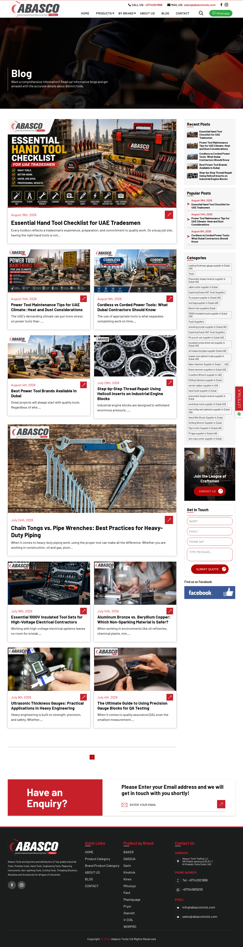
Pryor (127, 906)
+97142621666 (153, 5)
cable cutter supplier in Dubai (203, 287)
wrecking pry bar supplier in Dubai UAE (207, 327)
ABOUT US (147, 13)
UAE (226, 364)
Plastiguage (132, 899)
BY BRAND (126, 13)
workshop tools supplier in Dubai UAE (207, 404)
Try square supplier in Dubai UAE (204, 297)
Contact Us (207, 491)
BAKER (128, 852)
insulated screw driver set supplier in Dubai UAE (206, 344)
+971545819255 (192, 889)
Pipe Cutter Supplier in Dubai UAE (205, 428)
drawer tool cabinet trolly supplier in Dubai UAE (206, 357)
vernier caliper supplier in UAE (203, 385)
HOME (85, 13)
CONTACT (182, 13)
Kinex (127, 879)
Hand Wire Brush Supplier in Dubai (205, 417)
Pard (126, 893)
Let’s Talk (239, 399)
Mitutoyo (129, 886)
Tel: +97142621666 (195, 880)
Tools (191, 273)
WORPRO (129, 926)
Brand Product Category (102, 865)
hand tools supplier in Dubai (202, 390)
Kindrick (129, 872)
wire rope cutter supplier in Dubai (205, 438)
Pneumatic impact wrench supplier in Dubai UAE (206, 280)
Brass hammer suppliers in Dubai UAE (207, 369)
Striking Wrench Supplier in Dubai (205, 422)
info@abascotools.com (198, 907)
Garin (127, 865)
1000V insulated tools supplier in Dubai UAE (207, 315)
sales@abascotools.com (200, 5)
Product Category (97, 859)
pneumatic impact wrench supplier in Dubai (206, 397)
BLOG (165, 13)
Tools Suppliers (196, 321)
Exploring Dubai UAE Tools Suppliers (206, 292)
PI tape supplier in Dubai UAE (202, 433)
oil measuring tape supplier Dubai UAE (207, 351)
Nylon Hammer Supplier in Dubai (204, 364)
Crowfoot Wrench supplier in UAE (205, 374)
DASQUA (129, 859)
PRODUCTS (104, 13)
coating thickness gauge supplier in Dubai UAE (209, 267)
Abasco (116, 939)
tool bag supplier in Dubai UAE (203, 303)
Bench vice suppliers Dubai (201, 308)
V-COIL (128, 920)
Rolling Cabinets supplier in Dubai (205, 380)
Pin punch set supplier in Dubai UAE (206, 337)
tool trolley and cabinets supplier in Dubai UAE (209, 411)
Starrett (129, 913)
